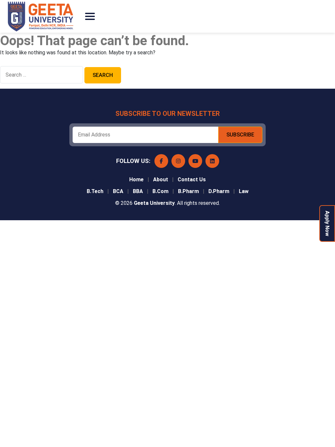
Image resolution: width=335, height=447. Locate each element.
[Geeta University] (44, 16)
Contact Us (192, 179)
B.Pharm (188, 191)
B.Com (160, 191)
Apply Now (327, 223)
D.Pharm (218, 191)
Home (136, 179)
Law (244, 191)
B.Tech (95, 191)
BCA (118, 191)
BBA (138, 191)
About (160, 179)
